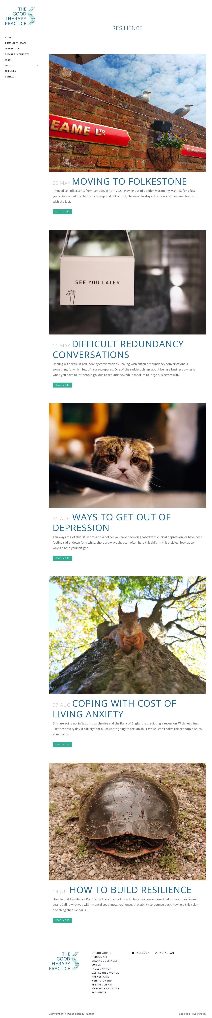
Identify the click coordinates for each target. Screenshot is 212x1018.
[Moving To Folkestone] (127, 113)
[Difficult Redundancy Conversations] (127, 282)
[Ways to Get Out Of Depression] (127, 455)
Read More (62, 211)
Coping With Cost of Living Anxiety (114, 708)
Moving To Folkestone (129, 181)
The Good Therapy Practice (78, 1013)
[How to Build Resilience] (127, 821)
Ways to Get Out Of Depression (112, 522)
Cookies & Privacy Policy (192, 1013)
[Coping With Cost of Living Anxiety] (127, 635)
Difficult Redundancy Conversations (118, 349)
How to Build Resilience (131, 889)
